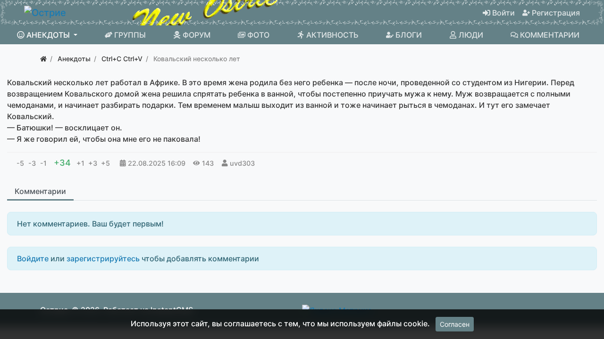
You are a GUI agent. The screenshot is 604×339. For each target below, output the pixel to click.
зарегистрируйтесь (103, 258)
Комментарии (40, 191)
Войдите (33, 258)
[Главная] (43, 59)
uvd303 (242, 163)
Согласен (455, 324)
